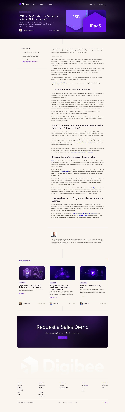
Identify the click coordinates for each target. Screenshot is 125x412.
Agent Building (20, 389)
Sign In (103, 387)
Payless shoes (96, 188)
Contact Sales (105, 385)
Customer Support (64, 387)
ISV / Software (41, 389)
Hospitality (40, 392)
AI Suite (18, 392)
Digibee (53, 160)
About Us (84, 384)
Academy (62, 385)
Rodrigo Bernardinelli (29, 30)
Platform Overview (21, 384)
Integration (19, 385)
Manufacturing (41, 385)
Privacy (83, 390)
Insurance (40, 394)
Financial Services (42, 384)
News (83, 387)
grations (91, 152)
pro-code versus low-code (85, 142)
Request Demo (105, 384)
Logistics (40, 387)
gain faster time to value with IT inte (80, 152)
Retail (39, 390)
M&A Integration (42, 396)
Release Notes (63, 389)
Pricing (90, 4)
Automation (19, 387)
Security (70, 402)
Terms (59, 402)
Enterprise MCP (20, 390)
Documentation (63, 384)
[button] (35, 4)
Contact (83, 389)
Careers (85, 385)
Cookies (75, 402)
